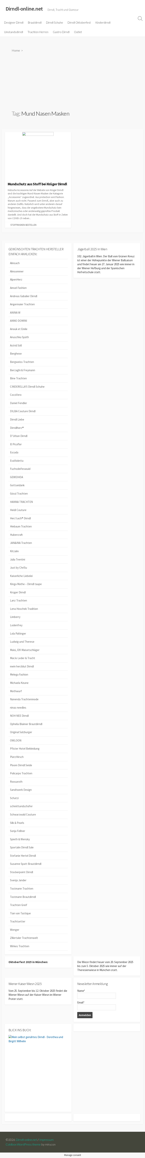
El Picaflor (16, 444)
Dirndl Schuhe (54, 22)
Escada (14, 452)
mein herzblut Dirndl (22, 666)
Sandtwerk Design (21, 790)
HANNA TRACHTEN (21, 502)
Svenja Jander (18, 880)
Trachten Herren (38, 32)
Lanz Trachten (18, 600)
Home (16, 50)
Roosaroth (16, 781)
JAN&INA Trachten (21, 543)
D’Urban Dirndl (18, 436)
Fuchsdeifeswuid (20, 469)
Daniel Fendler (18, 403)
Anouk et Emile (18, 329)
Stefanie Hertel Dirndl (23, 855)
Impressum (46, 1139)
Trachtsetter (17, 921)
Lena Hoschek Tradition (24, 609)
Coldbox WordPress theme (23, 1144)
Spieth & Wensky (20, 839)
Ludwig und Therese (22, 641)
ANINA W (15, 312)
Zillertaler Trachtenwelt (24, 938)
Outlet (78, 32)
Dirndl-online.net (26, 1139)
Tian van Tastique (20, 913)
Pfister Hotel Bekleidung (24, 748)
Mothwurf (16, 691)
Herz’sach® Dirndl (20, 518)
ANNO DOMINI (18, 320)
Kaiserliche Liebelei (21, 576)
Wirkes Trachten (19, 946)
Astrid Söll (16, 345)
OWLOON (15, 740)
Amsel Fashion (18, 288)
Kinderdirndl (102, 22)
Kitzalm (14, 551)
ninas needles (18, 707)
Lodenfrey (16, 625)
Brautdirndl (35, 22)
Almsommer (17, 271)
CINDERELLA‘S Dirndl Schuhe (27, 386)
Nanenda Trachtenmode (24, 699)
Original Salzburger (21, 732)
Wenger (14, 930)
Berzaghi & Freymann (22, 370)
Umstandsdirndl (13, 32)
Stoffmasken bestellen (23, 224)
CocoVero (16, 395)
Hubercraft (16, 534)
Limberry (15, 617)
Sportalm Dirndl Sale (22, 847)
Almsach (15, 263)
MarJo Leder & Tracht (22, 658)
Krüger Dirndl (18, 592)
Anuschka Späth (19, 337)
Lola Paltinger (18, 633)
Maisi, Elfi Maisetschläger (24, 650)
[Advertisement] (72, 81)
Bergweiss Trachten (22, 362)
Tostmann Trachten (21, 888)
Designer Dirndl (13, 22)
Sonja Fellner (17, 831)
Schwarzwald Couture (23, 814)
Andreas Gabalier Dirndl (23, 296)
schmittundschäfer (21, 806)
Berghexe (16, 353)
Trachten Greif (18, 905)
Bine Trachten (18, 378)
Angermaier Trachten (22, 304)
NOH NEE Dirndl (19, 715)
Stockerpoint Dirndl (21, 872)
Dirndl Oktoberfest (79, 22)
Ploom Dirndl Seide (21, 765)
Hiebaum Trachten (21, 526)
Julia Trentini (17, 559)
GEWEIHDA (16, 477)
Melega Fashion (19, 674)
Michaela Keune (19, 683)
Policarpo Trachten (21, 773)
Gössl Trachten (19, 493)
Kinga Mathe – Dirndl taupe (26, 584)
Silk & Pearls (17, 823)
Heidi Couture (18, 510)
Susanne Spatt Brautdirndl (25, 864)
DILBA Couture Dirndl (22, 411)
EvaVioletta (16, 460)
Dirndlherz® (17, 428)
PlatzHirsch (17, 757)
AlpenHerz (16, 279)
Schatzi (14, 798)
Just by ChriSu (18, 567)
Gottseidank (17, 485)
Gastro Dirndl (61, 32)
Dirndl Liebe (17, 419)
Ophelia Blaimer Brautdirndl (26, 724)
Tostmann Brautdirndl (23, 897)
